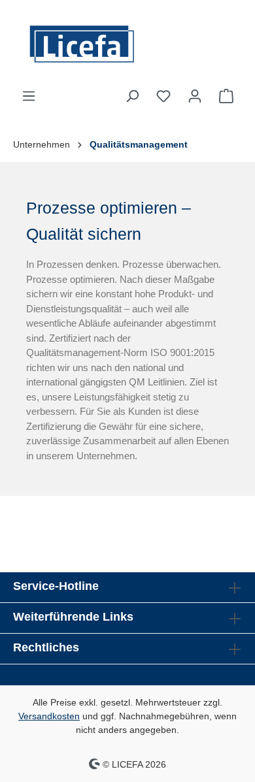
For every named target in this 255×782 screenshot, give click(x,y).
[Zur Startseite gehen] (127, 44)
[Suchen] (132, 96)
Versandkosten (49, 716)
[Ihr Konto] (195, 96)
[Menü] (28, 96)
